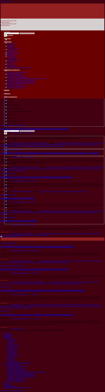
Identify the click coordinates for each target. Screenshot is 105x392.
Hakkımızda (7, 38)
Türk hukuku (54, 212)
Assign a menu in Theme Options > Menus (16, 387)
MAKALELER (7, 42)
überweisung (78, 283)
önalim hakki (4, 262)
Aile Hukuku (10, 47)
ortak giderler (50, 306)
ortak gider (42, 306)
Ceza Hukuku (11, 64)
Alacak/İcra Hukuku (13, 52)
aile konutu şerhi (77, 143)
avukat (59, 261)
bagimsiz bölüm (54, 233)
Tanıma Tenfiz (11, 45)
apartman (58, 282)
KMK (89, 233)
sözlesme (41, 283)
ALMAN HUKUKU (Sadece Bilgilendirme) (19, 67)
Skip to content (5, 1)
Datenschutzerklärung (10, 97)
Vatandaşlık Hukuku (13, 53)
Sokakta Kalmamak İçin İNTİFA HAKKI (17, 198)
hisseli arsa (91, 261)
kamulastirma (69, 191)
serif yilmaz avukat (67, 306)
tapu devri (18, 262)
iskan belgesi (69, 233)
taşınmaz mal (46, 212)
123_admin (32, 181)
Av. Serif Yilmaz (29, 132)
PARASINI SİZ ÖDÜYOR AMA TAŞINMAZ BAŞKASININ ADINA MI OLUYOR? (34, 270)
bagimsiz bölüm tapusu (83, 304)
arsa (63, 282)
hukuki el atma (54, 191)
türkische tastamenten (78, 212)
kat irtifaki (76, 233)
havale (97, 282)
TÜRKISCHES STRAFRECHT (15, 84)
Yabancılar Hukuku (12, 66)
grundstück (84, 261)
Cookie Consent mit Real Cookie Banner (12, 390)
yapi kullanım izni (37, 235)
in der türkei (11, 283)
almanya (41, 261)
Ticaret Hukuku (11, 58)
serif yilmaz (35, 283)
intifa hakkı (63, 211)
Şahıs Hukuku (11, 55)
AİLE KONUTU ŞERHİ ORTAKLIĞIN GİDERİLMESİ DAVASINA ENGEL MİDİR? (34, 129)
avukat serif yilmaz (96, 143)
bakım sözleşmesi (55, 211)
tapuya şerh (38, 212)
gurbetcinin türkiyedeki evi (39, 144)
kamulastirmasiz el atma (80, 191)
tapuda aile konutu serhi (45, 146)
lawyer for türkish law (75, 144)
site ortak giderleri (78, 306)
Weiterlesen (5, 141)
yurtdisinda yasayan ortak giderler (10, 307)
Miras (78, 211)
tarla (46, 283)
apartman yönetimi (50, 304)
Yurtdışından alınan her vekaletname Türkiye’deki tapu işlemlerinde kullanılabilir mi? (37, 315)
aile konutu (58, 143)
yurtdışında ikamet (26, 307)
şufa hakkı (11, 262)
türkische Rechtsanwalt (65, 212)
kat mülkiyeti (84, 233)
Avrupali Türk (86, 143)
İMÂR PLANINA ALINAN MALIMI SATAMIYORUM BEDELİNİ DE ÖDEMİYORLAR (36, 177)
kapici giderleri (20, 306)
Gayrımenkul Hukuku (13, 49)
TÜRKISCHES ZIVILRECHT (15, 88)
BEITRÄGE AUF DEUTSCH (12, 70)
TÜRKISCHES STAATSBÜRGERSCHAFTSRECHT (21, 83)
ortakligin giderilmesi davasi (90, 144)
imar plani (62, 191)
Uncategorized (24, 125)
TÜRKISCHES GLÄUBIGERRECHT (17, 77)
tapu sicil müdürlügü (32, 146)
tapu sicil (22, 146)
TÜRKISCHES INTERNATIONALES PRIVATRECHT (21, 80)
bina (79, 282)
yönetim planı (99, 306)
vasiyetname (4, 214)
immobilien (98, 261)
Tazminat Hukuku (12, 56)
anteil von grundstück (50, 261)
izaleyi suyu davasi (52, 144)
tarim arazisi (24, 262)
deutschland (84, 282)
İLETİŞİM (6, 90)
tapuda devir (22, 212)
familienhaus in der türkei (23, 144)
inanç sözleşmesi (20, 283)
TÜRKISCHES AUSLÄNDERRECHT (17, 72)
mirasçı (92, 211)
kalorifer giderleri (10, 306)
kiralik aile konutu (63, 144)
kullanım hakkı (71, 211)
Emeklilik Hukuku (12, 44)
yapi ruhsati (46, 235)
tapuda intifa (30, 212)
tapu (93, 233)
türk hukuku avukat (58, 146)
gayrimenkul (76, 261)
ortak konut (57, 306)
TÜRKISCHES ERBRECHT (14, 74)
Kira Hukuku (10, 63)
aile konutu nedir (67, 143)
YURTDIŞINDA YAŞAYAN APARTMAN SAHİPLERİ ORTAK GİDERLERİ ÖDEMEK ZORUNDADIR (42, 291)
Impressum (7, 93)
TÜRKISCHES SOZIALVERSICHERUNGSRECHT (21, 81)
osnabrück (28, 283)
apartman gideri (39, 304)
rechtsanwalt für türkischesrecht (10, 146)
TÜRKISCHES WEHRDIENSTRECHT (17, 86)
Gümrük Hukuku (12, 61)
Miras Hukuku (11, 50)
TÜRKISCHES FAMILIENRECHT (16, 75)
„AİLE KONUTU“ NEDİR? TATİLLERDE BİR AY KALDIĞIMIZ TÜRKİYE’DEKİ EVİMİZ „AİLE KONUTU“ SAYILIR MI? (50, 153)
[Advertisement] (52, 111)
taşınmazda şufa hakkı (35, 262)
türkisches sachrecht (92, 212)
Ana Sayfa (7, 32)
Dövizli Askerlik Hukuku (14, 59)
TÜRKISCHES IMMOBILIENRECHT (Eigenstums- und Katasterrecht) (26, 78)
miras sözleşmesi (85, 211)
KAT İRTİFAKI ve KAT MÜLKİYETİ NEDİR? (19, 221)
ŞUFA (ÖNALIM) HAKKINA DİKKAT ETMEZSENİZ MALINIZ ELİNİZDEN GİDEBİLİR (37, 247)
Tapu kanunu (14, 212)
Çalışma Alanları (8, 35)
